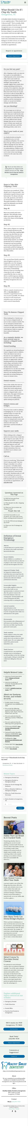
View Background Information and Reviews (13, 740)
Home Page (8, 685)
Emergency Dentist (10, 1001)
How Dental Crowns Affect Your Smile (12, 879)
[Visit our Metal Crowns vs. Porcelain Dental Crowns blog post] (14, 955)
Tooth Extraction (10, 1004)
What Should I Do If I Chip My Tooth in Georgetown (14, 172)
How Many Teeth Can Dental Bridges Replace (14, 917)
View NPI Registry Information (13, 734)
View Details (19, 744)
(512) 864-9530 (5, 29)
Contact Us (14, 1056)
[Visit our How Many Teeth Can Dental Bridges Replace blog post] (14, 914)
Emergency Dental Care (12, 777)
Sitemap (17, 1108)
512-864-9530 (13, 292)
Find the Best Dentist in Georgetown (12, 1011)
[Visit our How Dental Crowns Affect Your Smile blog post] (14, 876)
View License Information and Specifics (13, 728)
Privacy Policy (12, 1108)
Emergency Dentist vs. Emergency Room (11, 781)
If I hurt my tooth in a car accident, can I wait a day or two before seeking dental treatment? (13, 516)
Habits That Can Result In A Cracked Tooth (14, 836)
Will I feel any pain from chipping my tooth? (11, 499)
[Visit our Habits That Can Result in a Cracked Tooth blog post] (14, 834)
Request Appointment (14, 56)
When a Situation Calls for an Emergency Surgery (13, 789)
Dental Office (9, 1008)
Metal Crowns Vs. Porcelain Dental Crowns (11, 959)
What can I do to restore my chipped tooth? (12, 508)
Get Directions (14, 1029)
